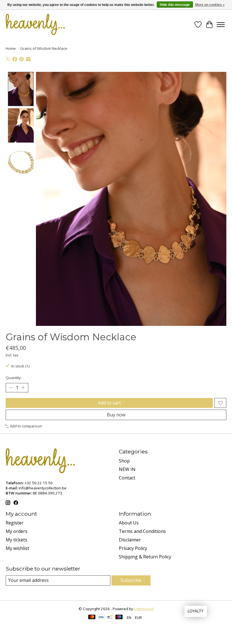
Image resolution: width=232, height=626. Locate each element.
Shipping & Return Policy (145, 557)
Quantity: (14, 377)
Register (14, 523)
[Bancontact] (109, 617)
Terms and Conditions (142, 531)
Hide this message (175, 5)
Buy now (116, 415)
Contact (127, 478)
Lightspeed (144, 608)
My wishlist (17, 548)
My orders (16, 531)
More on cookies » (210, 5)
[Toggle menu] (220, 24)
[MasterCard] (92, 617)
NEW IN (127, 469)
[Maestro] (119, 617)
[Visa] (101, 617)
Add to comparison (26, 426)
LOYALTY (196, 611)
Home (11, 48)
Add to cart (109, 403)
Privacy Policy (133, 548)
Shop (124, 461)
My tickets (16, 540)
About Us (129, 523)
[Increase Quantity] (23, 387)
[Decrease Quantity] (11, 387)
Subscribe (131, 580)
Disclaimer (130, 540)
